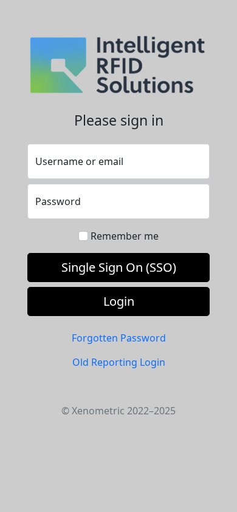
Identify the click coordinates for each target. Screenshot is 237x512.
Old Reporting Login (118, 362)
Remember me (125, 236)
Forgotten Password (119, 338)
